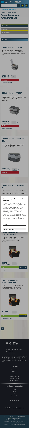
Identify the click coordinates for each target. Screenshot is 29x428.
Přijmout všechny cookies (9, 229)
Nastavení (6, 224)
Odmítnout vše (7, 227)
